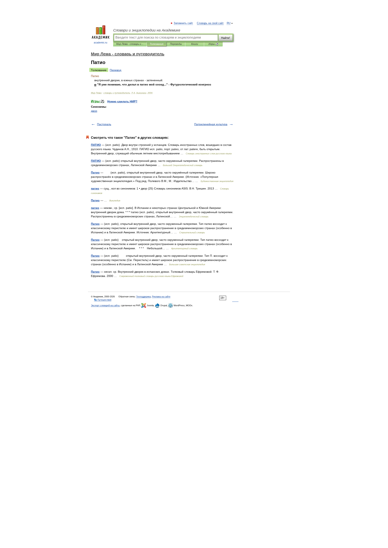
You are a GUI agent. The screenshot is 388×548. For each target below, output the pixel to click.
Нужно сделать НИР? (122, 101)
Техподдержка (143, 296)
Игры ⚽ (213, 44)
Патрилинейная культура (210, 124)
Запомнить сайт (183, 23)
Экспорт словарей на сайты (105, 305)
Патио (95, 172)
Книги (194, 44)
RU (228, 23)
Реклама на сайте (161, 296)
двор (94, 111)
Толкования (156, 44)
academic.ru (100, 42)
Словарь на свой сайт (210, 23)
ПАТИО (96, 144)
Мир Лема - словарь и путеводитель (129, 44)
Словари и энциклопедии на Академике (146, 30)
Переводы (176, 44)
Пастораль (104, 124)
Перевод (115, 70)
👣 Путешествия (102, 300)
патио (95, 188)
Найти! (225, 37)
